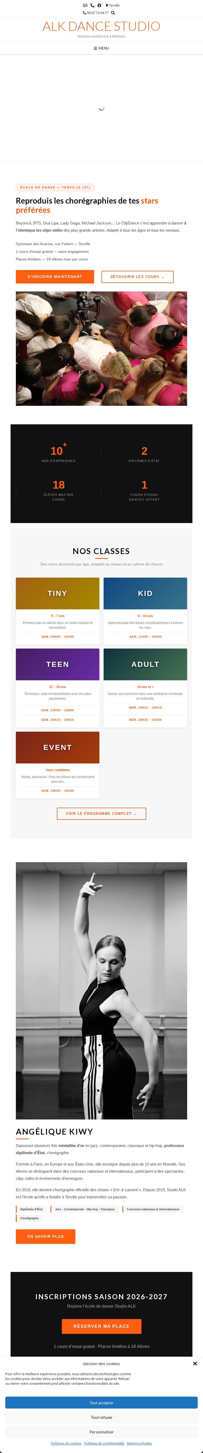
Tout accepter (101, 1402)
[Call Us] (92, 5)
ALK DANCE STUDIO (101, 26)
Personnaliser (101, 1431)
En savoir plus (45, 1236)
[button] (195, 1363)
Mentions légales (139, 1443)
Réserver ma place (101, 1326)
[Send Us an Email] (85, 5)
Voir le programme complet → (101, 814)
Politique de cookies (66, 1443)
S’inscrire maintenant (54, 277)
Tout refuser (102, 1417)
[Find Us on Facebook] (100, 5)
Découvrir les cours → (137, 277)
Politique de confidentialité (104, 1443)
